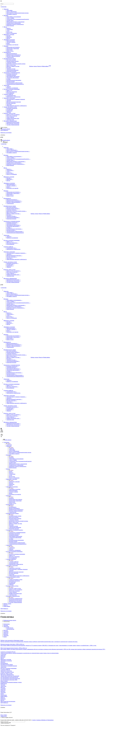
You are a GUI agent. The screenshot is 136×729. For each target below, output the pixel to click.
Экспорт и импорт (10, 42)
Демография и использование (13, 16)
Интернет (6, 15)
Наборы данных (33, 66)
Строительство (10, 57)
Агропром (5, 631)
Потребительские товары (10, 58)
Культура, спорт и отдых (9, 113)
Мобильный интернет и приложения (15, 21)
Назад (8, 443)
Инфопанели (4, 683)
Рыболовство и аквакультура (13, 96)
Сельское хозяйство (8, 94)
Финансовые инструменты (12, 47)
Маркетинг (9, 37)
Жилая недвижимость (11, 53)
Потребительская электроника (13, 80)
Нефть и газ (9, 90)
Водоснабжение (10, 93)
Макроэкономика (10, 40)
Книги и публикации (11, 33)
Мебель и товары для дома (12, 66)
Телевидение (9, 29)
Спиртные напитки (11, 62)
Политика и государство (12, 44)
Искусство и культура (11, 115)
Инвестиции (9, 49)
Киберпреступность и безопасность (15, 24)
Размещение (9, 110)
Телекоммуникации (11, 75)
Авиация (8, 100)
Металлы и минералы (11, 91)
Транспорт (5, 635)
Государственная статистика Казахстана (10, 678)
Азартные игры (10, 119)
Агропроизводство (11, 95)
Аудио (7, 30)
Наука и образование (11, 11)
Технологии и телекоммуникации (12, 72)
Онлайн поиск (9, 20)
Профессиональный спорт (12, 118)
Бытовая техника (10, 81)
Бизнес (8, 43)
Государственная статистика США (9, 679)
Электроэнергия (10, 629)
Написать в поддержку (6, 132)
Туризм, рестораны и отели (10, 107)
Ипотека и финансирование (13, 56)
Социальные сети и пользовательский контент (17, 19)
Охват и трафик (10, 18)
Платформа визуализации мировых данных (11, 682)
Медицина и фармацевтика (10, 121)
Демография (9, 10)
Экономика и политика (9, 39)
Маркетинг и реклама (9, 34)
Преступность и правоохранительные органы (17, 12)
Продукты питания (11, 60)
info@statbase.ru (4, 130)
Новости (8, 28)
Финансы (6, 46)
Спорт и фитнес (10, 117)
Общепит (8, 112)
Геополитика (6, 624)
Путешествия (9, 109)
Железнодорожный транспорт (13, 101)
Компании (3, 698)
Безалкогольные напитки (12, 61)
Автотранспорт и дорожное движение (15, 99)
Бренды (8, 38)
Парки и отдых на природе (12, 114)
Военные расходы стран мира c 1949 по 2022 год (12, 644)
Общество (6, 9)
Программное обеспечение (12, 76)
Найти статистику (5, 722)
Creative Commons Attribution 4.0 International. (43, 720)
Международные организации (8, 701)
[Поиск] (1, 5)
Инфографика (45, 66)
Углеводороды (9, 627)
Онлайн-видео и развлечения (13, 23)
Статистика (3, 6)
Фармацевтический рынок (12, 122)
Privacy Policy (4, 715)
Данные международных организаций (10, 676)
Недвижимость (7, 52)
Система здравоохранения (12, 124)
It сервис (8, 79)
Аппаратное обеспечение (12, 77)
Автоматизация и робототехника (14, 82)
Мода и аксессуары (11, 65)
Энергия (8, 86)
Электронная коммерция (12, 70)
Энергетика (6, 85)
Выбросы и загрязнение (12, 87)
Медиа (5, 26)
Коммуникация (10, 25)
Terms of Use (4, 716)
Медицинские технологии (12, 123)
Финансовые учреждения (12, 48)
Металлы (5, 630)
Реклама (8, 35)
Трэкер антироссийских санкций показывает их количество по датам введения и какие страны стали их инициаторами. (30, 653)
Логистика (9, 104)
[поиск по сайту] (2, 430)
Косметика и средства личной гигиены (15, 63)
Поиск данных (4, 681)
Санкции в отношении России (8, 651)
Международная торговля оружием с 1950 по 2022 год (14, 648)
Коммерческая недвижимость (13, 54)
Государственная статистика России (9, 677)
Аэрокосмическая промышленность (15, 84)
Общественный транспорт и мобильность (16, 105)
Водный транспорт (11, 103)
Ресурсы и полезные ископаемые (12, 89)
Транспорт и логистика (9, 98)
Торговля (5, 625)
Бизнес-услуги (9, 51)
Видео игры (9, 32)
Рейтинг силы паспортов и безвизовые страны (12, 640)
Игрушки (8, 67)
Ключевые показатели (11, 73)
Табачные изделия (10, 68)
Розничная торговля (11, 71)
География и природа (11, 14)
